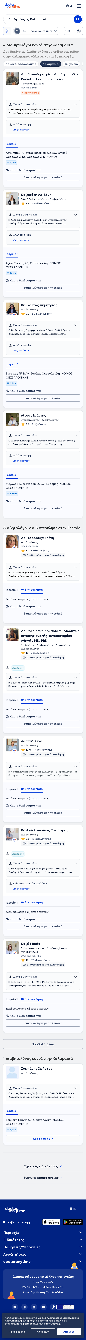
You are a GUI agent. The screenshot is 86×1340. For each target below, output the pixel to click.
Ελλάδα (27, 1287)
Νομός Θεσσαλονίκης (21, 64)
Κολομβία (58, 1287)
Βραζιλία (57, 1292)
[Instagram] (24, 1307)
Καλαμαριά (51, 64)
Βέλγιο (37, 1287)
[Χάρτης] (79, 31)
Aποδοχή (69, 1331)
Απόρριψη (43, 1331)
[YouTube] (43, 1307)
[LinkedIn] (34, 1307)
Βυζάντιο (71, 64)
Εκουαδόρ (29, 1292)
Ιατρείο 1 (12, 143)
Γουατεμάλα (43, 1292)
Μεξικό (47, 1287)
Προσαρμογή (17, 1331)
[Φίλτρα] (7, 31)
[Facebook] (15, 1307)
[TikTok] (53, 1307)
